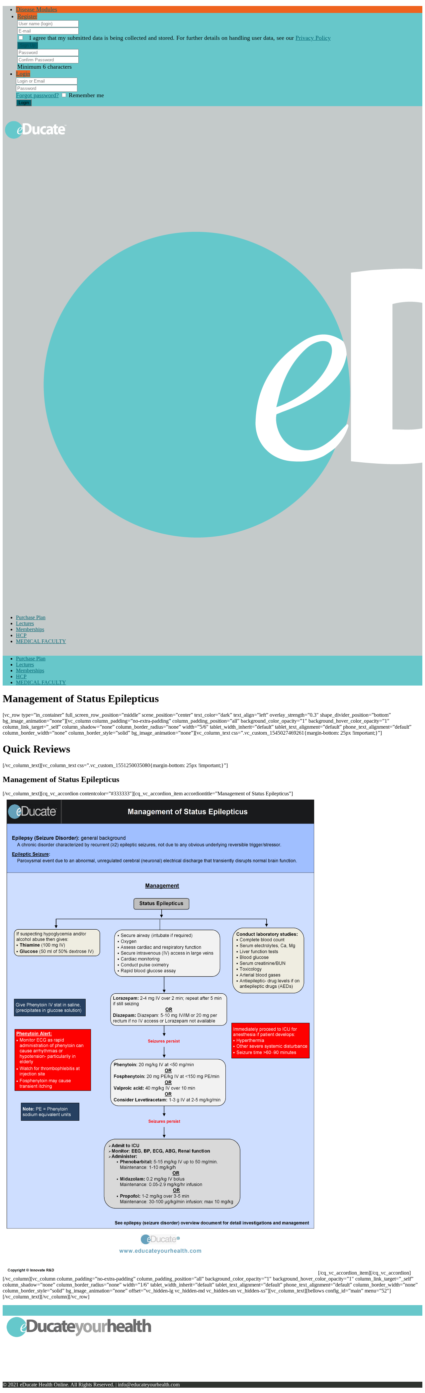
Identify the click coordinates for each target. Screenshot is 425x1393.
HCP (21, 635)
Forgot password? (37, 95)
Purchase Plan (30, 617)
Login (23, 73)
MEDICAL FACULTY (41, 641)
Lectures (25, 623)
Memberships (30, 629)
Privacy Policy (313, 37)
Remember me (86, 95)
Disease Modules (36, 9)
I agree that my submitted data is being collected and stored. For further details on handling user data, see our (180, 37)
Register (27, 16)
